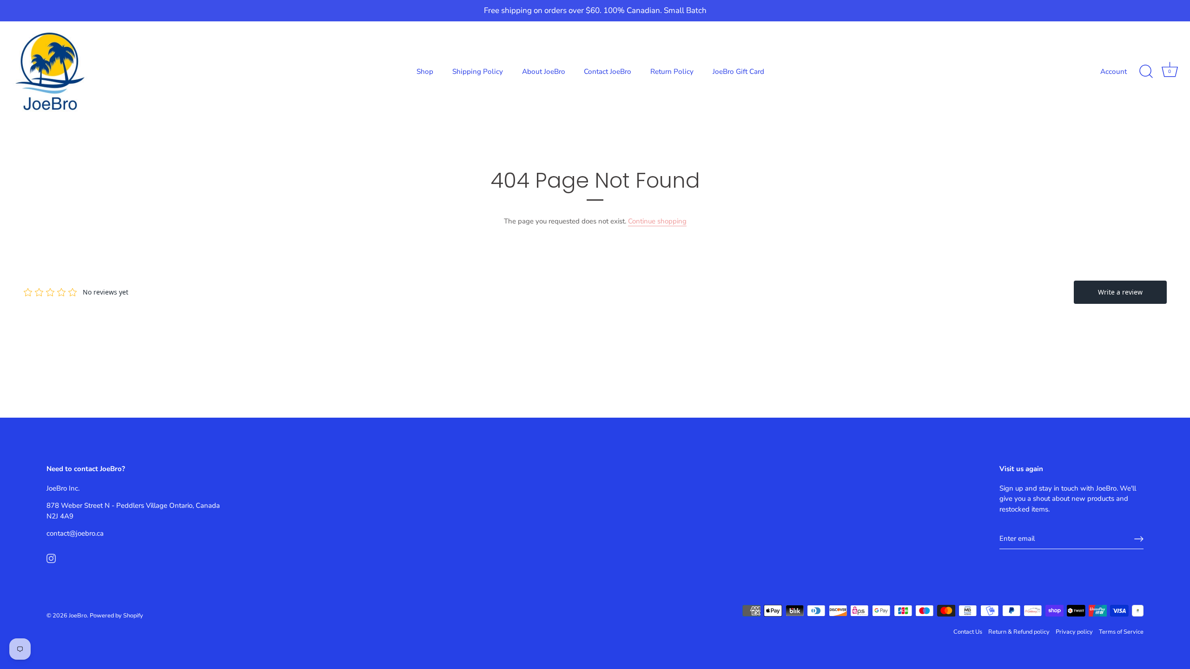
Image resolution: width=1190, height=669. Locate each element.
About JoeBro (543, 71)
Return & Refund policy (1019, 632)
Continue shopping (657, 221)
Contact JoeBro (607, 71)
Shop (424, 71)
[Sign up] (1139, 539)
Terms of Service (1121, 632)
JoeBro (78, 615)
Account (1113, 71)
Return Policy (672, 71)
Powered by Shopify (116, 615)
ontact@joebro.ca (77, 533)
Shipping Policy (477, 71)
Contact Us (967, 632)
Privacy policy (1074, 632)
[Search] (1146, 71)
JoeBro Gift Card (738, 71)
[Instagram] (51, 558)
